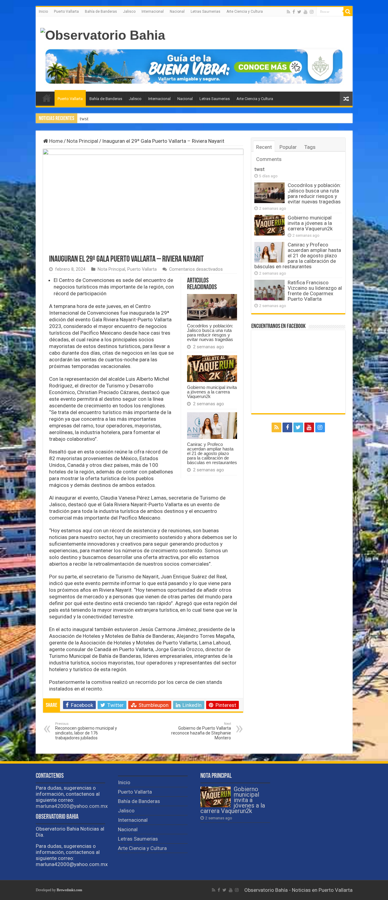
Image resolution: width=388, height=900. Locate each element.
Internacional (153, 11)
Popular (288, 147)
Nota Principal (82, 141)
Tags (310, 147)
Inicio (43, 11)
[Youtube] (305, 11)
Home (55, 141)
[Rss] (288, 11)
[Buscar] (348, 11)
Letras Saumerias (205, 11)
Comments (269, 159)
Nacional (177, 11)
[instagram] (311, 11)
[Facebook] (294, 11)
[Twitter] (299, 11)
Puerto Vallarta (66, 11)
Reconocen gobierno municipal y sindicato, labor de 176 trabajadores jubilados (86, 731)
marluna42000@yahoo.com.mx (72, 806)
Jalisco (129, 11)
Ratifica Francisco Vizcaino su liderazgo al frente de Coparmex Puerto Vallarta (315, 290)
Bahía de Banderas (101, 11)
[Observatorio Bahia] (102, 34)
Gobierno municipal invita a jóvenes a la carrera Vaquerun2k (212, 392)
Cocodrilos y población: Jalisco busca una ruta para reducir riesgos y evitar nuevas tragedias (210, 332)
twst (84, 119)
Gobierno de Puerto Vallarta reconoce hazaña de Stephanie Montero (201, 731)
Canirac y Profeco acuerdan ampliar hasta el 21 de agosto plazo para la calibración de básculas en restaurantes (212, 453)
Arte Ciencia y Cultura (244, 11)
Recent (264, 147)
